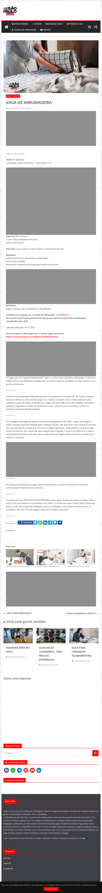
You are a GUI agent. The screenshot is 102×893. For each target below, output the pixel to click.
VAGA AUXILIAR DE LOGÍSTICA (81, 613)
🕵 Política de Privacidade (23, 30)
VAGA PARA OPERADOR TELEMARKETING (82, 651)
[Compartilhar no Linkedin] (45, 522)
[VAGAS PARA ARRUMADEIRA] (20, 557)
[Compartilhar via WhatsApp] (40, 522)
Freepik (22, 154)
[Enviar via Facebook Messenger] (55, 522)
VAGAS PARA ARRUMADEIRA (17, 566)
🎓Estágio (36, 24)
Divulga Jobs (8, 868)
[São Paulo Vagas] (6, 27)
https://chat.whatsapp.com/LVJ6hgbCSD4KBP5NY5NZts (32, 336)
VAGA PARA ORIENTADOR (18, 613)
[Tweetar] (35, 522)
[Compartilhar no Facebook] (26, 522)
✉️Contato (45, 30)
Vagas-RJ (7, 863)
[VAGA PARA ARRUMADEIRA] (81, 557)
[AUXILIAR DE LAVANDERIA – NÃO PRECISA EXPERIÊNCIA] (51, 629)
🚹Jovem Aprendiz (19, 24)
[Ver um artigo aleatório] (96, 27)
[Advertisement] (51, 128)
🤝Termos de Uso (75, 24)
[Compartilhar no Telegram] (50, 522)
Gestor (30, 108)
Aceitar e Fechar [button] (51, 889)
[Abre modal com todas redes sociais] (60, 522)
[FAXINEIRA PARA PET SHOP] (18, 629)
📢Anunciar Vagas (54, 24)
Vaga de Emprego (13, 96)
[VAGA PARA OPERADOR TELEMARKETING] (83, 629)
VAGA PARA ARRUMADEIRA (78, 566)
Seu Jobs (6, 858)
